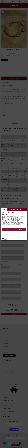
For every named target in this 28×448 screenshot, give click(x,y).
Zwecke (5, 235)
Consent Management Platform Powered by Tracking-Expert (14, 238)
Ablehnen (8, 229)
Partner (11, 235)
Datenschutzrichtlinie (6, 233)
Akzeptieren (20, 229)
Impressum (15, 233)
